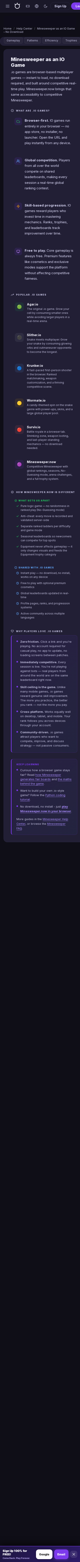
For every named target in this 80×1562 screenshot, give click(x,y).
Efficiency (51, 40)
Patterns (32, 40)
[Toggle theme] (45, 6)
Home (8, 28)
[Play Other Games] (28, 6)
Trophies (71, 40)
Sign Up (60, 6)
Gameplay (13, 40)
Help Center (24, 28)
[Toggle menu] (8, 6)
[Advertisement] (40, 21)
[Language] (36, 6)
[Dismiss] (73, 1554)
